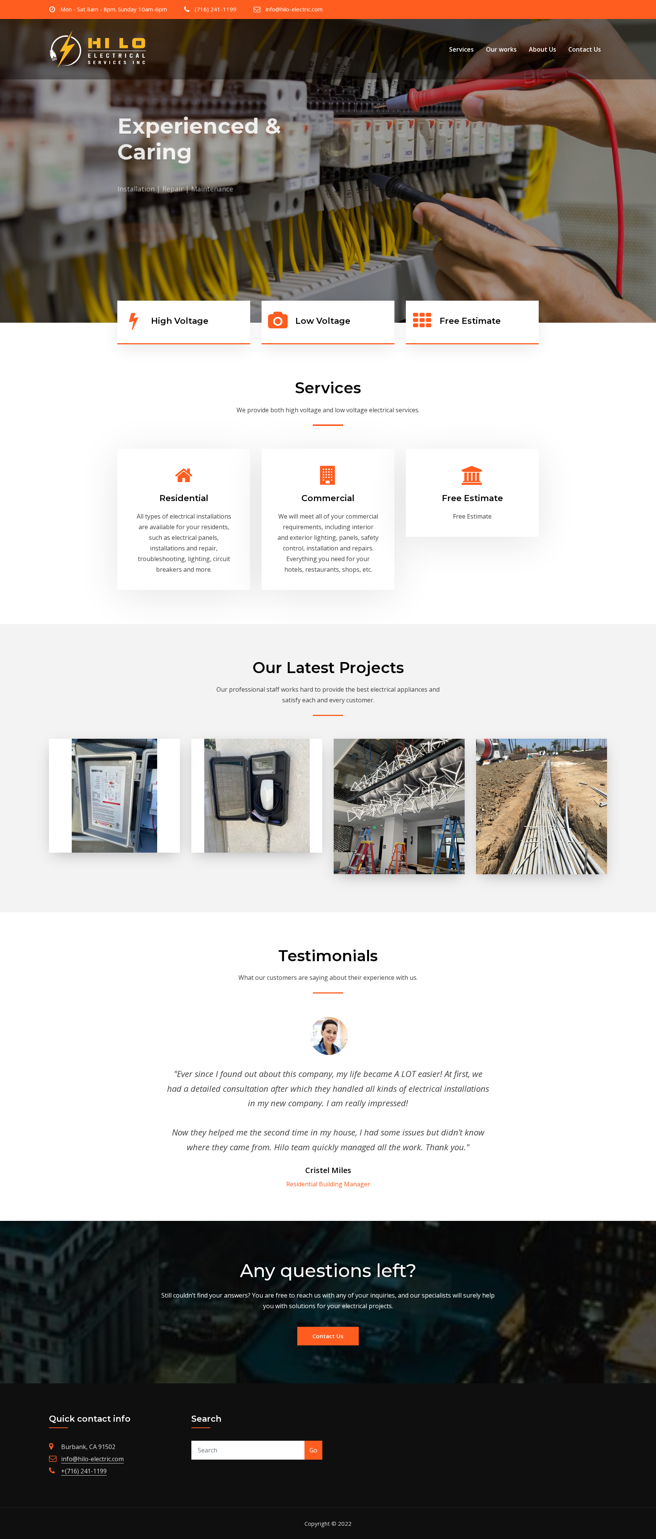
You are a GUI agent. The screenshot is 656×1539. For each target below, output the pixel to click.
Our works (501, 49)
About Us (542, 49)
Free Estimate (472, 498)
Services (461, 49)
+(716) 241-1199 (84, 1471)
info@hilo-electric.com (294, 9)
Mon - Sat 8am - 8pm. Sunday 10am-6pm (113, 9)
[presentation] (7, 170)
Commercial (328, 498)
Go (313, 1450)
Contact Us (584, 49)
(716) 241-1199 (216, 9)
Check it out (149, 206)
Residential (183, 498)
